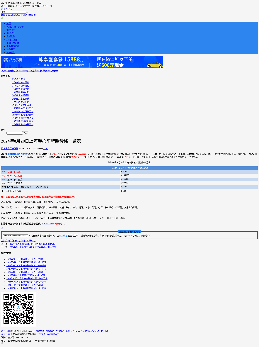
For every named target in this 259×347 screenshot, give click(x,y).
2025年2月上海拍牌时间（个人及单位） (25, 259)
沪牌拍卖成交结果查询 (22, 118)
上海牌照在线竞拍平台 (22, 124)
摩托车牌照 (11, 40)
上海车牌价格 (12, 46)
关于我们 (10, 52)
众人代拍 (5, 71)
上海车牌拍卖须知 (20, 92)
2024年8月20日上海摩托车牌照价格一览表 (38, 71)
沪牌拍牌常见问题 (20, 102)
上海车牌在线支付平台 (22, 121)
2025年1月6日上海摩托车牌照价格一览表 (25, 275)
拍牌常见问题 (92, 331)
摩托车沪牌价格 (28, 241)
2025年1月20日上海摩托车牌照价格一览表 (26, 265)
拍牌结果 (10, 33)
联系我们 (10, 49)
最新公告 (10, 36)
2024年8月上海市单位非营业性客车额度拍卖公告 (33, 244)
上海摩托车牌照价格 (17, 154)
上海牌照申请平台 (20, 89)
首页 (8, 23)
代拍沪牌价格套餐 (15, 27)
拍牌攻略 (10, 30)
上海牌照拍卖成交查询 (22, 108)
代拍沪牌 (14, 148)
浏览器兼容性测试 (20, 99)
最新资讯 (14, 71)
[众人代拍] (6, 9)
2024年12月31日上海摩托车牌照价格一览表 (26, 278)
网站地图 (40, 331)
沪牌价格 (14, 15)
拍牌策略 (5, 15)
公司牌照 (31, 15)
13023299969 (24, 6)
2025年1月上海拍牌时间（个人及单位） (25, 272)
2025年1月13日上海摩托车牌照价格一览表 (26, 269)
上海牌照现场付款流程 (22, 115)
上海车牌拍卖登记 (20, 82)
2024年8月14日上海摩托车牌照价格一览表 (26, 288)
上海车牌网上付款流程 (22, 111)
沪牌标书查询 (18, 79)
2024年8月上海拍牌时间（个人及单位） (25, 285)
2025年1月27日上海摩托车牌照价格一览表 (26, 262)
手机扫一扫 (46, 6)
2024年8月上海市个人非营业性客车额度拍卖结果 (33, 247)
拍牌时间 (22, 15)
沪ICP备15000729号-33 (48, 334)
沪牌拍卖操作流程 (20, 86)
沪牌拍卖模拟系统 (20, 95)
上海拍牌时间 (12, 43)
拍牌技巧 (60, 331)
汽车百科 (80, 331)
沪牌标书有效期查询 (21, 105)
